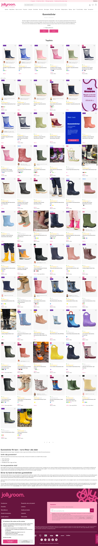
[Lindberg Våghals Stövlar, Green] (83, 270)
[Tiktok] (53, 540)
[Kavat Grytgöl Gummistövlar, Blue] (35, 238)
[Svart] (53, 70)
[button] (93, 5)
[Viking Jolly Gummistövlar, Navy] (50, 270)
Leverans (23, 506)
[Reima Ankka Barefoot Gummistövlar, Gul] (69, 402)
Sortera (53, 31)
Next (97, 60)
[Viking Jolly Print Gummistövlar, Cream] (54, 172)
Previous (1, 60)
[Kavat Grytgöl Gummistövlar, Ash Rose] (34, 238)
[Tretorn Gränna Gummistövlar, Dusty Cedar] (34, 303)
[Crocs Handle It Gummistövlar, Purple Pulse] (82, 336)
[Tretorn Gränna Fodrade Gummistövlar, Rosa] (4, 369)
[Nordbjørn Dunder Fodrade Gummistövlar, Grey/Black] (20, 139)
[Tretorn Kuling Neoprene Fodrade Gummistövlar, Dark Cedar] (35, 270)
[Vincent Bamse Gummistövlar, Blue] (66, 336)
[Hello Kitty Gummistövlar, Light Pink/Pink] (82, 369)
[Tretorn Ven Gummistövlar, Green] (84, 303)
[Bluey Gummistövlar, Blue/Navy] (50, 303)
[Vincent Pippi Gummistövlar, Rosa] (66, 172)
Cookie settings (5, 516)
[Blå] (3, 70)
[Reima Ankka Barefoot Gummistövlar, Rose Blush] (70, 402)
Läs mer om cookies (7, 537)
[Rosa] (5, 70)
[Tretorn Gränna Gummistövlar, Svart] (1, 106)
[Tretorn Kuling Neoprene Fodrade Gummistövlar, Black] (34, 270)
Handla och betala (25, 510)
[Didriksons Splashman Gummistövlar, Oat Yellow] (52, 205)
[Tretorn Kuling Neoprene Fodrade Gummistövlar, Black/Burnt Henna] (37, 270)
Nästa (53, 442)
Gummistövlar (51, 17)
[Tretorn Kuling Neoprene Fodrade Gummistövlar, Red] (36, 270)
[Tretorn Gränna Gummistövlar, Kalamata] (4, 106)
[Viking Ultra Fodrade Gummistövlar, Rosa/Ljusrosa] (52, 238)
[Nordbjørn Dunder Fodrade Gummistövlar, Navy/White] (19, 205)
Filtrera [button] (44, 31)
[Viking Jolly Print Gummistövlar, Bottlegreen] (52, 172)
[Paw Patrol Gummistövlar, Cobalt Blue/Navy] (50, 402)
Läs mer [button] (49, 25)
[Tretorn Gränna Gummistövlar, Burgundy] (50, 106)
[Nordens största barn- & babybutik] (8, 4)
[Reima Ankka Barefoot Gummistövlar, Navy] (67, 402)
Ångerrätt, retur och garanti (28, 503)
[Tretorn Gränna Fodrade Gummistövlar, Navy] (5, 369)
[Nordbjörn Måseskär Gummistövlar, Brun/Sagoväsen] (1, 205)
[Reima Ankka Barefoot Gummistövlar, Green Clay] (66, 402)
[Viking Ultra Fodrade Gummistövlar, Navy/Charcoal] (20, 172)
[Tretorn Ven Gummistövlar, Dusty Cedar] (82, 303)
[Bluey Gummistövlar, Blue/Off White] (50, 336)
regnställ (33, 485)
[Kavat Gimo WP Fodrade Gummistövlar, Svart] (83, 205)
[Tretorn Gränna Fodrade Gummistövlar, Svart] (1, 402)
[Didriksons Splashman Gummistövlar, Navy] (50, 205)
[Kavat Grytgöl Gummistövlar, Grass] (37, 238)
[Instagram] (45, 540)
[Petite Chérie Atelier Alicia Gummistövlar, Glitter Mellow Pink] (34, 336)
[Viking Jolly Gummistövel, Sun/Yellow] (52, 270)
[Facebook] (42, 540)
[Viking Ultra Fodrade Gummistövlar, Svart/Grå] (19, 172)
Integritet (23, 513)
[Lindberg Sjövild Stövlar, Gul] (67, 303)
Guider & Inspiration (6, 513)
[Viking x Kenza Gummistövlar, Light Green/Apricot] (19, 303)
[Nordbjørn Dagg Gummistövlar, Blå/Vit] (1, 139)
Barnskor (46, 17)
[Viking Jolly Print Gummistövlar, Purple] (50, 172)
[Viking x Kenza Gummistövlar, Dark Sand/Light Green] (19, 238)
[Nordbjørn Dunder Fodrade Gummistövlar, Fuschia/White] (19, 139)
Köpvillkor (3, 506)
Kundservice (95, 0)
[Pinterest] (56, 540)
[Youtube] (49, 540)
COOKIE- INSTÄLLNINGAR (26, 541)
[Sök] (65, 4)
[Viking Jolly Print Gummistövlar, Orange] (51, 172)
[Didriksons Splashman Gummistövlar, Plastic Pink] (51, 205)
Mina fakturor (4, 510)
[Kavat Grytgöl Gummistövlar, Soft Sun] (36, 238)
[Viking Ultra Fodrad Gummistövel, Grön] (21, 172)
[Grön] (4, 70)
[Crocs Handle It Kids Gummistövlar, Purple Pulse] (67, 205)
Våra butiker (24, 516)
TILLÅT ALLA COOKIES (10, 541)
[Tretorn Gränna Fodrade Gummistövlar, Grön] (1, 369)
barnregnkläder (16, 485)
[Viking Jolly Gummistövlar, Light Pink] (51, 270)
